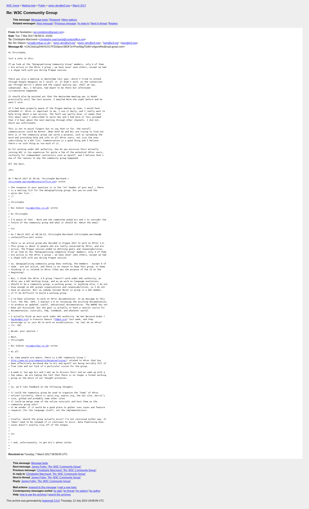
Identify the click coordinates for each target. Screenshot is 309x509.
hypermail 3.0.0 (51, 500)
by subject (82, 490)
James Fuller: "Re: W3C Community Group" (56, 466)
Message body (39, 19)
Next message (45, 23)
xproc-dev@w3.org (59, 5)
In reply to (83, 23)
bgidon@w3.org (19, 319)
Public (42, 5)
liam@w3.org (110, 43)
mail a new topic (67, 487)
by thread (69, 490)
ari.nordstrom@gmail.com (48, 32)
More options (69, 19)
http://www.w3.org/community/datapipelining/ (38, 360)
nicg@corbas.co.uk (39, 43)
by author (95, 490)
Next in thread (99, 23)
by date (58, 490)
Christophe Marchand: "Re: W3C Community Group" (67, 470)
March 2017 (79, 5)
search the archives (59, 494)
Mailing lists (29, 5)
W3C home (12, 5)
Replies (113, 23)
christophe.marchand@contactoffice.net (61, 39)
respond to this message (42, 487)
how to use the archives (33, 494)
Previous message (65, 23)
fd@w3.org (60, 319)
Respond (55, 19)
